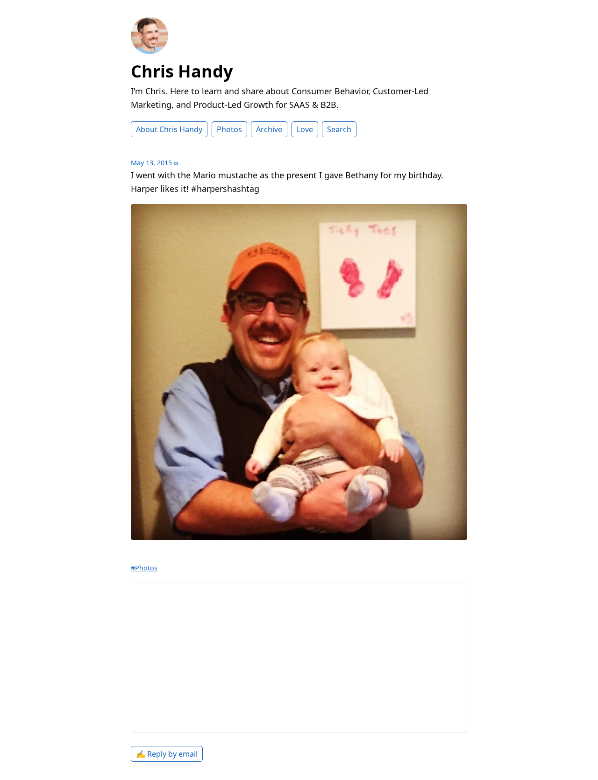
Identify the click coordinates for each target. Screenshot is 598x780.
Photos (229, 129)
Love (305, 129)
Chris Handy (182, 71)
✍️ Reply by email (167, 754)
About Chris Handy (169, 129)
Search (339, 129)
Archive (269, 129)
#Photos (144, 567)
